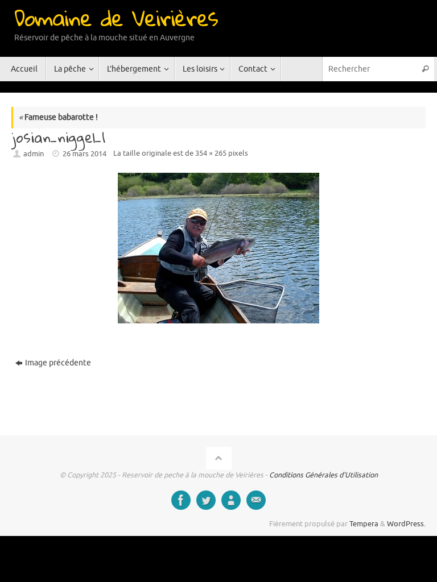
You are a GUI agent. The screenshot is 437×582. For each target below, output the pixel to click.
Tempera (363, 524)
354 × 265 (210, 153)
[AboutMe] (231, 500)
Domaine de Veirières (116, 18)
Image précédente (58, 363)
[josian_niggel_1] (218, 248)
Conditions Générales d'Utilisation (323, 475)
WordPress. (406, 524)
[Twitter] (206, 500)
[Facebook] (181, 500)
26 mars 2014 (84, 154)
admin (33, 154)
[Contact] (256, 500)
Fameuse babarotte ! (58, 117)
